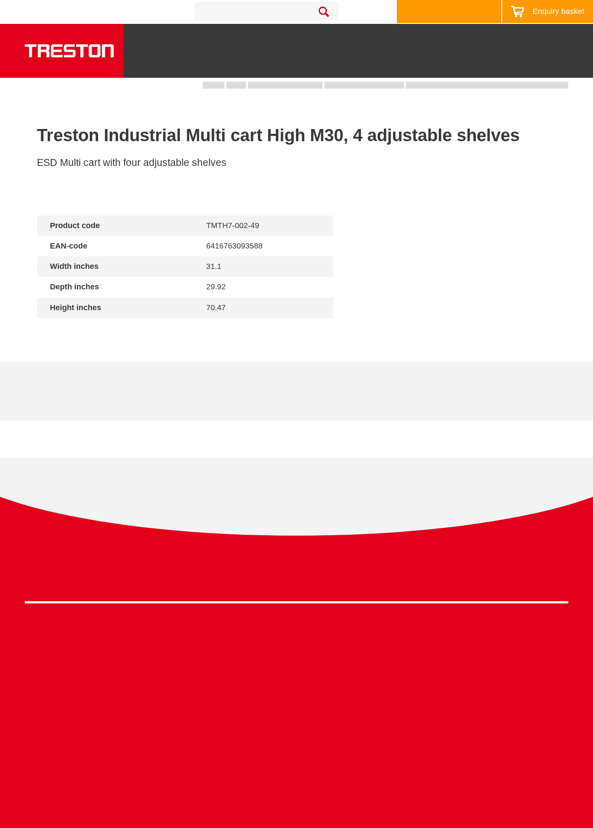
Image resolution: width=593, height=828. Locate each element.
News (499, 36)
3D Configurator (456, 639)
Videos (443, 665)
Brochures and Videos (440, 36)
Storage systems (302, 61)
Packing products (187, 665)
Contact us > (327, 757)
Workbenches (229, 65)
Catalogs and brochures (469, 652)
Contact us (103, 11)
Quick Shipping (320, 639)
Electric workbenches (194, 678)
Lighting (459, 65)
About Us (567, 36)
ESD (303, 692)
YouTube (558, 576)
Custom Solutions (323, 665)
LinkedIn (542, 576)
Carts (358, 65)
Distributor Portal (458, 719)
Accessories (44, 719)
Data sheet (89, 397)
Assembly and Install (192, 784)
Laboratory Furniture (192, 639)
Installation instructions (189, 397)
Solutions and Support (357, 36)
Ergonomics (314, 678)
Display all (68, 330)
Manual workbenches (194, 692)
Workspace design (325, 652)
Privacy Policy (498, 574)
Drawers (406, 65)
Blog (530, 36)
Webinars (447, 678)
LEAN (305, 705)
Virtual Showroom (324, 732)
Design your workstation (445, 11)
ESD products (182, 652)
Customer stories (458, 705)
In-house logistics (323, 719)
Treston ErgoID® (186, 771)
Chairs (508, 65)
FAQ (439, 732)
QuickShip (559, 65)
